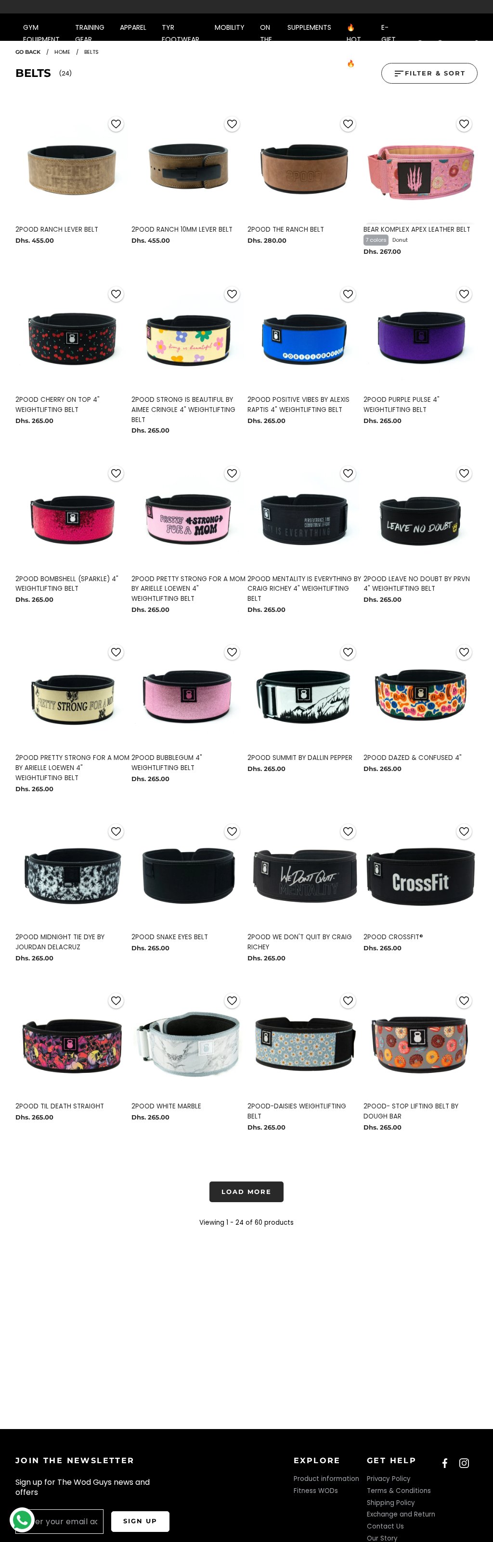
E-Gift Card (390, 39)
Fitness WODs (316, 1490)
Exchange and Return (401, 1514)
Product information (326, 1478)
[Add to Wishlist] (116, 124)
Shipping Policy (391, 1502)
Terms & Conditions (399, 1490)
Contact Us (385, 1526)
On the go (266, 39)
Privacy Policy (389, 1478)
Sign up (140, 1521)
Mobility (230, 27)
